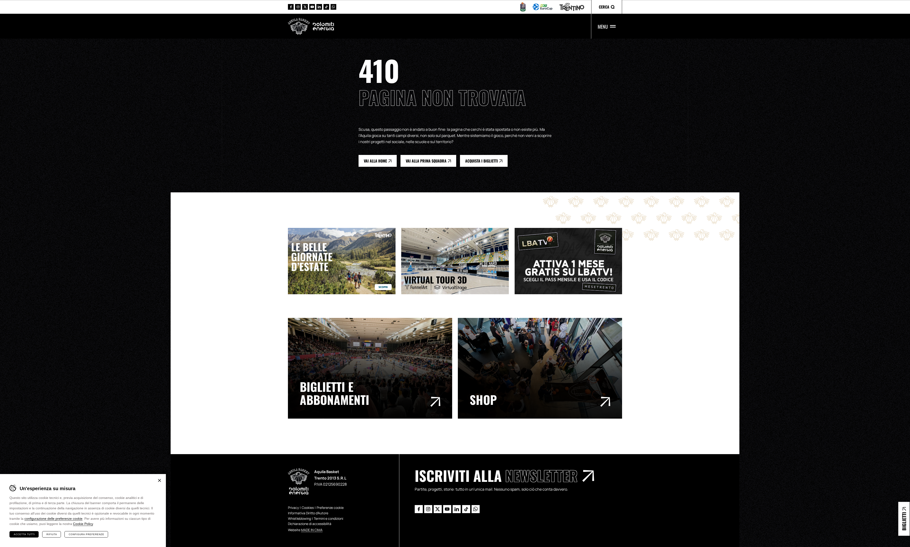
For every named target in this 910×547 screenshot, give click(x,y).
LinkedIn (319, 7)
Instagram (298, 7)
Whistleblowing (299, 518)
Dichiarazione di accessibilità (309, 523)
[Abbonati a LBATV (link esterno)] (571, 261)
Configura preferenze (86, 534)
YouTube (312, 7)
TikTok (326, 7)
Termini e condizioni (328, 518)
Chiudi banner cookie (159, 480)
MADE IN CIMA (312, 530)
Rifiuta (51, 534)
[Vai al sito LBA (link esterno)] (523, 7)
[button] (606, 7)
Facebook (291, 7)
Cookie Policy (83, 524)
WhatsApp (333, 7)
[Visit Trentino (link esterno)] (344, 261)
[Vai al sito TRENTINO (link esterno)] (572, 7)
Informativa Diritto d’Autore (308, 513)
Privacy (293, 507)
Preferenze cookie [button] (330, 507)
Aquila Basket (299, 26)
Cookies (308, 507)
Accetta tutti (24, 534)
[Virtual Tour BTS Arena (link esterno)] (457, 261)
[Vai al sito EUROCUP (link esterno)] (542, 7)
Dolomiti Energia (323, 26)
